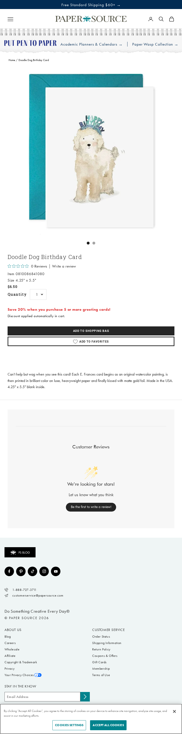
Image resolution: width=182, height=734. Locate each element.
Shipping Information (107, 643)
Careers (10, 643)
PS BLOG (24, 552)
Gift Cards (99, 662)
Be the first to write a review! (91, 507)
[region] (91, 151)
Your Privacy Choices (19, 675)
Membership (101, 669)
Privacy (9, 669)
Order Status (101, 637)
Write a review (64, 266)
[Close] (174, 711)
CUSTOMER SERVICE (108, 630)
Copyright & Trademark (21, 662)
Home (12, 60)
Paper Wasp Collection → (155, 44)
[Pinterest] (21, 571)
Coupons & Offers (105, 656)
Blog (8, 637)
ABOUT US (13, 630)
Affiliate (10, 656)
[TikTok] (32, 571)
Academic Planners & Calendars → (91, 44)
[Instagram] (44, 571)
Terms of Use (101, 675)
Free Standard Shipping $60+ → (91, 4)
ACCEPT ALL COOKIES (108, 725)
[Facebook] (9, 571)
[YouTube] (55, 571)
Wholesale (12, 649)
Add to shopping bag (91, 331)
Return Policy (101, 649)
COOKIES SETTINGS (69, 725)
